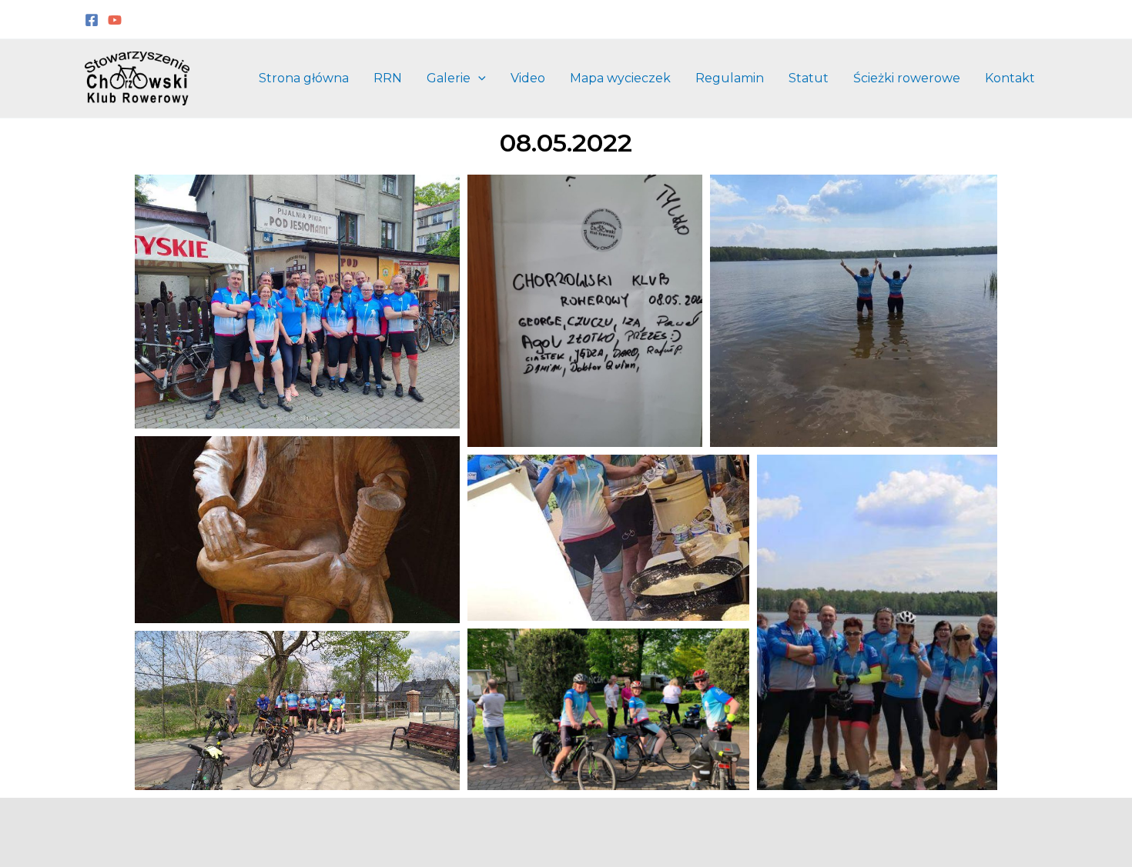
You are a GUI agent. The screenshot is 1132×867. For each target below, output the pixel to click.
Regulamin (729, 78)
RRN (387, 78)
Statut (809, 78)
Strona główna (304, 78)
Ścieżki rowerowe (906, 78)
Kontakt (1010, 78)
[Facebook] (92, 20)
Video (528, 78)
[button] (478, 78)
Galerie (449, 78)
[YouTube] (115, 20)
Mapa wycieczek (620, 78)
